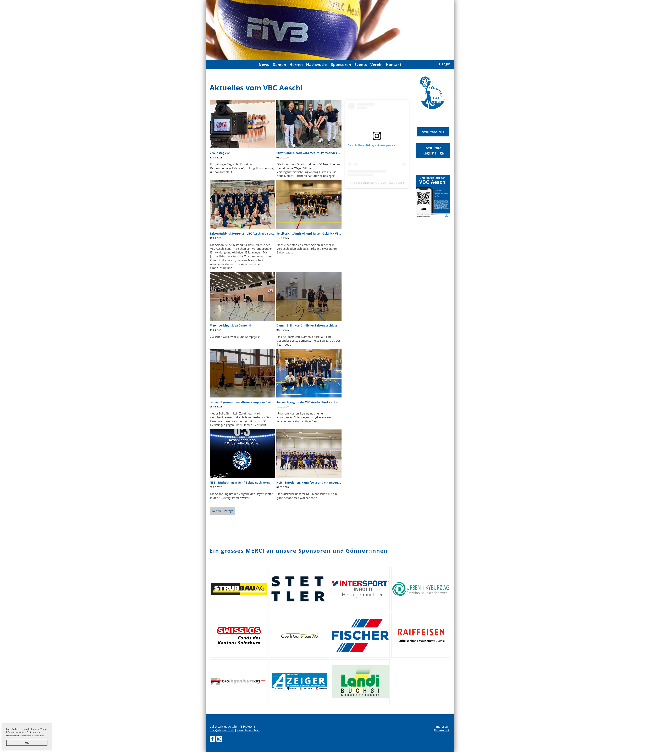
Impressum (443, 726)
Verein (376, 64)
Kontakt (394, 64)
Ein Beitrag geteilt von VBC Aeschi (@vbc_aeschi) (377, 182)
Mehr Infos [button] (39, 735)
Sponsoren (341, 64)
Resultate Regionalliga (433, 150)
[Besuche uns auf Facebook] (212, 739)
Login (446, 64)
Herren (296, 64)
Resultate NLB (433, 131)
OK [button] (27, 742)
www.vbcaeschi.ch (248, 730)
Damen (279, 64)
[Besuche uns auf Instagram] (219, 739)
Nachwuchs (317, 64)
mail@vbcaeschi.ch (222, 730)
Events (360, 64)
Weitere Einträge (222, 511)
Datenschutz (442, 730)
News (264, 64)
